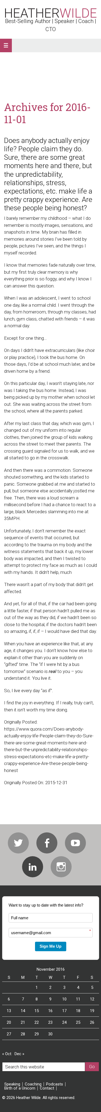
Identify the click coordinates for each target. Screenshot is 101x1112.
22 (36, 1022)
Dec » (19, 1053)
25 (78, 1022)
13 (9, 1010)
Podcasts (54, 1084)
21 (23, 1022)
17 (64, 1010)
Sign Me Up (50, 946)
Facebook (46, 842)
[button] (6, 45)
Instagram (61, 866)
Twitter (18, 842)
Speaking (12, 1084)
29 (36, 1034)
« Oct (6, 1053)
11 (78, 999)
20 (9, 1022)
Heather (50, 13)
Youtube (75, 842)
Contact (47, 1088)
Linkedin (32, 866)
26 (92, 1022)
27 (9, 1034)
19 (92, 1010)
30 (50, 1034)
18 (78, 1010)
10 (64, 999)
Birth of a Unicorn (19, 1088)
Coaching (33, 1084)
